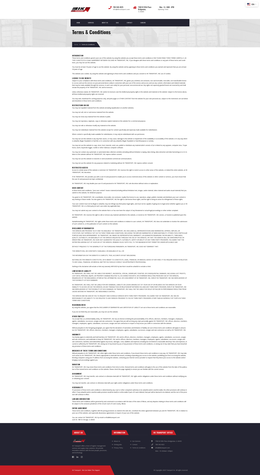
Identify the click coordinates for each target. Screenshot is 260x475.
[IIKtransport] (80, 7)
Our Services (136, 441)
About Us (105, 23)
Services (91, 23)
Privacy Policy (118, 448)
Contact (129, 23)
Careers (143, 23)
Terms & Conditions (138, 448)
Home (78, 23)
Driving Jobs (118, 444)
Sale (117, 23)
